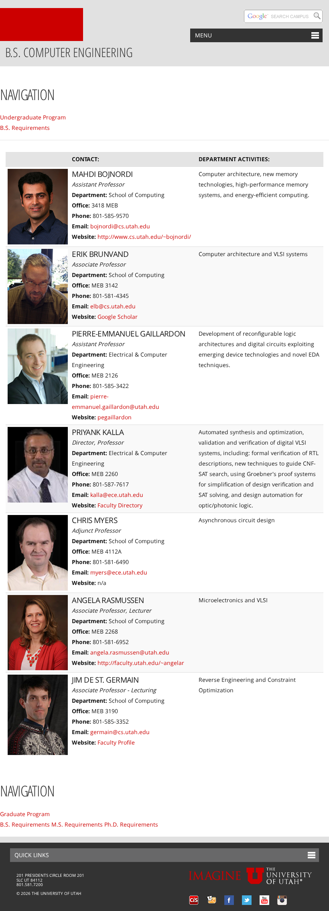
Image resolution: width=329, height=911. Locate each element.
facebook (229, 900)
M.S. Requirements (77, 824)
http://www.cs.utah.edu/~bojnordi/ (144, 236)
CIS (194, 900)
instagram (282, 900)
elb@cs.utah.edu (113, 306)
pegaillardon (114, 417)
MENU (203, 35)
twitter (247, 900)
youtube (264, 900)
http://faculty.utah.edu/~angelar (140, 663)
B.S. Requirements (25, 127)
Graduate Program (25, 814)
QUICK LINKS (31, 855)
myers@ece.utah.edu (118, 572)
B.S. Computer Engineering (69, 52)
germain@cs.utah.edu (120, 732)
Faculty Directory (119, 505)
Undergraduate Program (33, 117)
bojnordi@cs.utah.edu (120, 226)
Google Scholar (117, 316)
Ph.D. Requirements (131, 824)
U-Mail (211, 900)
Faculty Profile (116, 742)
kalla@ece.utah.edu (116, 495)
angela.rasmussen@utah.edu (129, 652)
